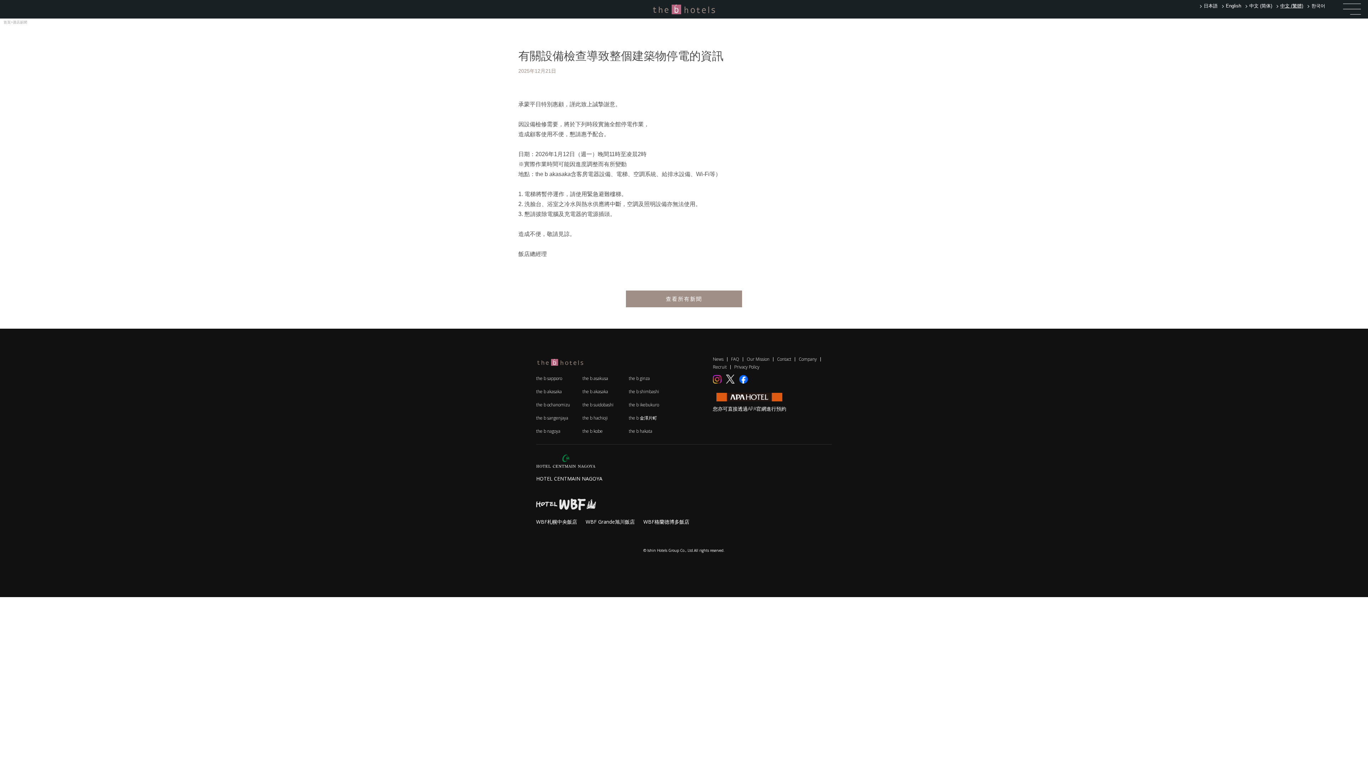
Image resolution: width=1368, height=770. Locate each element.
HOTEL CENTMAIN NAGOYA (569, 478)
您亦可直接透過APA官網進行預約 (749, 408)
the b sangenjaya (552, 418)
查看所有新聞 (684, 299)
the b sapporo (549, 378)
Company (808, 359)
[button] (1352, 9)
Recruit (720, 367)
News (718, 359)
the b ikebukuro (644, 405)
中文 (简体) (1260, 6)
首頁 (7, 22)
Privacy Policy (747, 367)
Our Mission (758, 359)
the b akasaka (549, 392)
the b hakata (640, 431)
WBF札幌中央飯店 (556, 521)
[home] (684, 9)
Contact (784, 359)
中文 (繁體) (1291, 6)
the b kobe (592, 431)
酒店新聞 (20, 22)
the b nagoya (548, 431)
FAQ (735, 359)
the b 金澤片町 (643, 418)
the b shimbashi (644, 392)
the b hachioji (595, 418)
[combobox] (1291, 6)
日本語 (1211, 6)
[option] (1210, 6)
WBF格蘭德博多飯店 (666, 521)
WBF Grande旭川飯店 (610, 521)
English (1233, 6)
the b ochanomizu (553, 405)
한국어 (1318, 6)
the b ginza (639, 378)
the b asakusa (595, 378)
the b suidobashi (597, 405)
